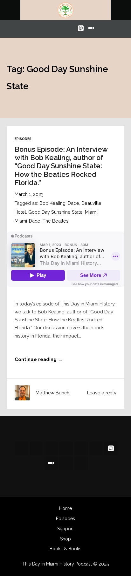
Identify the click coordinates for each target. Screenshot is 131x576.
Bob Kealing (52, 203)
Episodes (23, 139)
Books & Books (65, 548)
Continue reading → (39, 359)
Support (65, 528)
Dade (73, 203)
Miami (91, 212)
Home (65, 508)
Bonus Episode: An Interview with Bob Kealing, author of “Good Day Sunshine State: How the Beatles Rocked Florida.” (61, 166)
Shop (65, 538)
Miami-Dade (27, 221)
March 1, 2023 (29, 194)
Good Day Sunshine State (55, 212)
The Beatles (56, 221)
